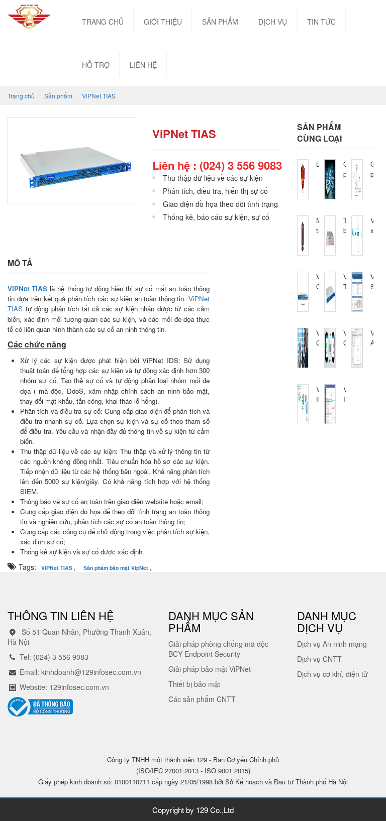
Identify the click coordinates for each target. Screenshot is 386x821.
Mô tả (20, 263)
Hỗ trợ (96, 65)
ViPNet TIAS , (58, 567)
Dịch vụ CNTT (319, 659)
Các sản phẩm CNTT (202, 699)
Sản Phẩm (220, 22)
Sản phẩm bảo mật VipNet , (117, 567)
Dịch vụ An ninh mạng (332, 644)
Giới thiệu (163, 22)
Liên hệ (143, 65)
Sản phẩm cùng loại (319, 132)
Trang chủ (103, 22)
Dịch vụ (272, 22)
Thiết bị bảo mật (194, 684)
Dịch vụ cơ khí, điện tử (332, 674)
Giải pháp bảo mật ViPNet (209, 669)
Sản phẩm (58, 95)
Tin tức (321, 22)
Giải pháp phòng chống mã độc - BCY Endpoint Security (220, 649)
